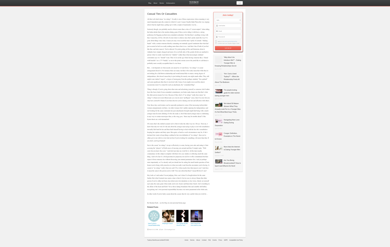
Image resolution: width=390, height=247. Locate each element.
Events (215, 240)
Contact (204, 240)
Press (220, 240)
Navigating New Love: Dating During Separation (227, 122)
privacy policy (233, 41)
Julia (162, 229)
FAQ (209, 240)
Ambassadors (170, 3)
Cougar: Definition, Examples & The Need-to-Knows (228, 136)
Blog (149, 3)
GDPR (226, 240)
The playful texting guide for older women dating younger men (227, 93)
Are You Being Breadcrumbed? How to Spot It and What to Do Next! (228, 163)
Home (186, 240)
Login (239, 3)
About (155, 3)
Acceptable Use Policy (236, 240)
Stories (161, 3)
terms (226, 41)
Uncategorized (170, 229)
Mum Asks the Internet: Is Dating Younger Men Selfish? (227, 149)
